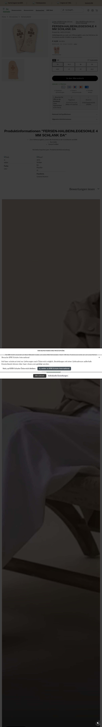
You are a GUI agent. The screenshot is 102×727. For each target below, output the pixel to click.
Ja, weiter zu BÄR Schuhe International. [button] (54, 368)
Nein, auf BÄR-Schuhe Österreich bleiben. (19, 368)
